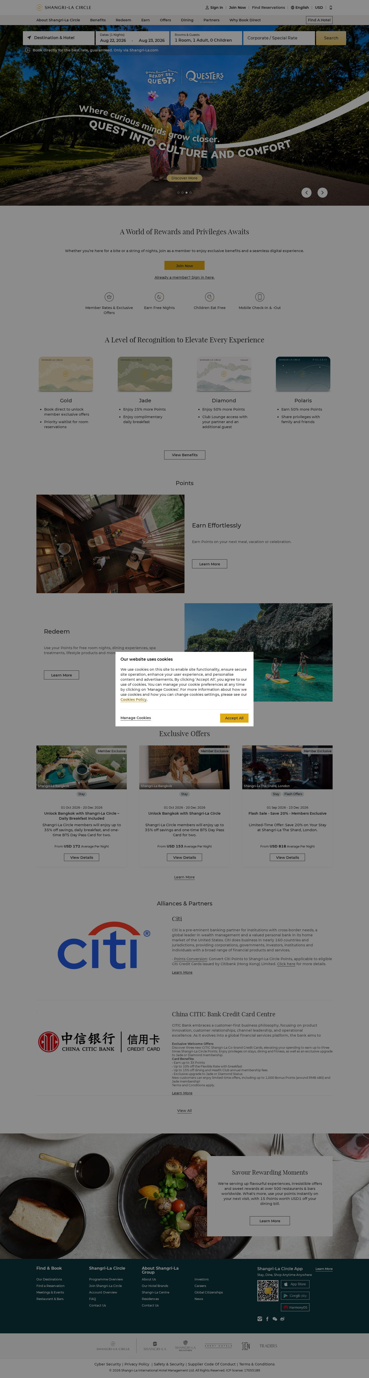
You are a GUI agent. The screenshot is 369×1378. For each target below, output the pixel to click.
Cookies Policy (133, 699)
